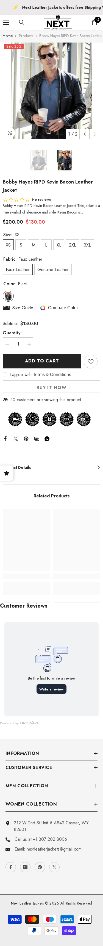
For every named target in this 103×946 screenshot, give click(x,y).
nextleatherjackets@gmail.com (54, 849)
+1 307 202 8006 (50, 839)
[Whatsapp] (46, 438)
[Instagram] (25, 867)
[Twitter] (15, 438)
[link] (26, 576)
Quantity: (12, 333)
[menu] (6, 22)
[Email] (36, 438)
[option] (51, 91)
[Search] (21, 22)
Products (26, 35)
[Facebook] (5, 438)
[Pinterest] (26, 438)
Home (8, 35)
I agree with (21, 374)
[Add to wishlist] (91, 361)
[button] (85, 134)
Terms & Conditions (52, 374)
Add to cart (42, 361)
